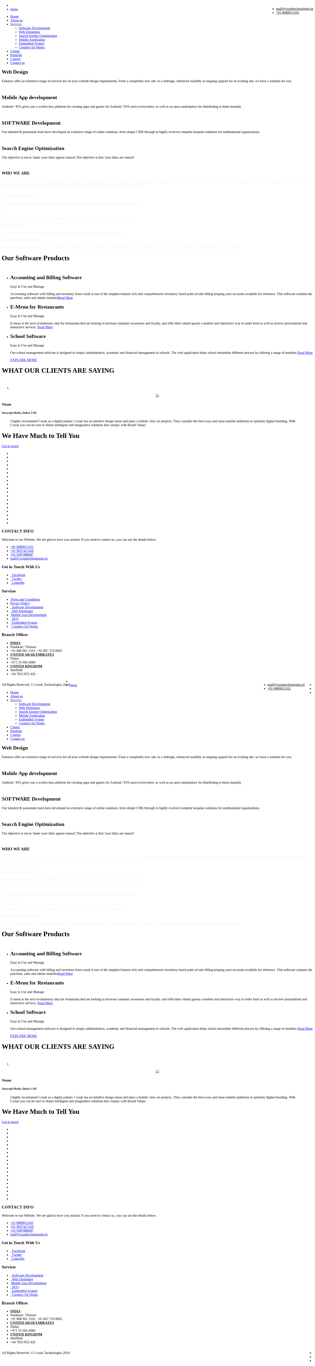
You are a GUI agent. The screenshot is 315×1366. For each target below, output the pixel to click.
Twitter (16, 579)
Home (14, 16)
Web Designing (29, 32)
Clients (15, 51)
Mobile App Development (28, 615)
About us (16, 20)
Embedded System (31, 43)
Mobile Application (32, 39)
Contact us (17, 63)
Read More (65, 298)
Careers (15, 59)
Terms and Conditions (25, 599)
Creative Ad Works (32, 47)
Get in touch (10, 446)
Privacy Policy (20, 603)
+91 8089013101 (287, 12)
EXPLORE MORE (23, 360)
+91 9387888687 (22, 554)
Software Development (34, 28)
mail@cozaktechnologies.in (294, 9)
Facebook (17, 575)
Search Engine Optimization (38, 36)
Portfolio (16, 55)
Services (16, 24)
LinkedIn (17, 583)
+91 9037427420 (22, 551)
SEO (14, 619)
